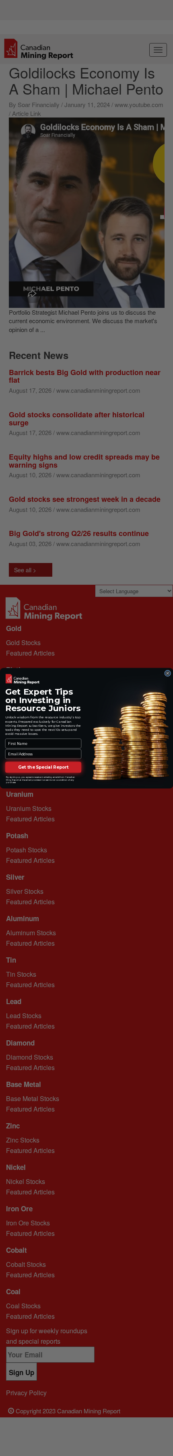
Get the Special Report (43, 767)
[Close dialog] (168, 673)
